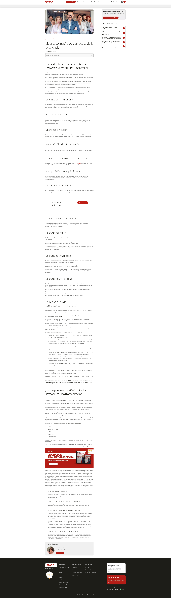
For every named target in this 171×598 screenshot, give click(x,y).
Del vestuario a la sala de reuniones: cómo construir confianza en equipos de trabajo (111, 38)
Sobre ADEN (111, 1)
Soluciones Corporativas (102, 1)
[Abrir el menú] (124, 2)
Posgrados (79, 1)
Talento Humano (49, 39)
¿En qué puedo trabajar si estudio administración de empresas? (109, 28)
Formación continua (92, 1)
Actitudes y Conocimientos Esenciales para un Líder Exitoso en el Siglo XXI (110, 46)
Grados (84, 1)
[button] (71, 2)
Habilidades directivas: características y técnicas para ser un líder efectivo (111, 42)
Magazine (118, 1)
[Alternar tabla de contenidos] (90, 55)
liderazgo (79, 163)
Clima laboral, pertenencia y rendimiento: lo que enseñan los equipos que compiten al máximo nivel (111, 33)
